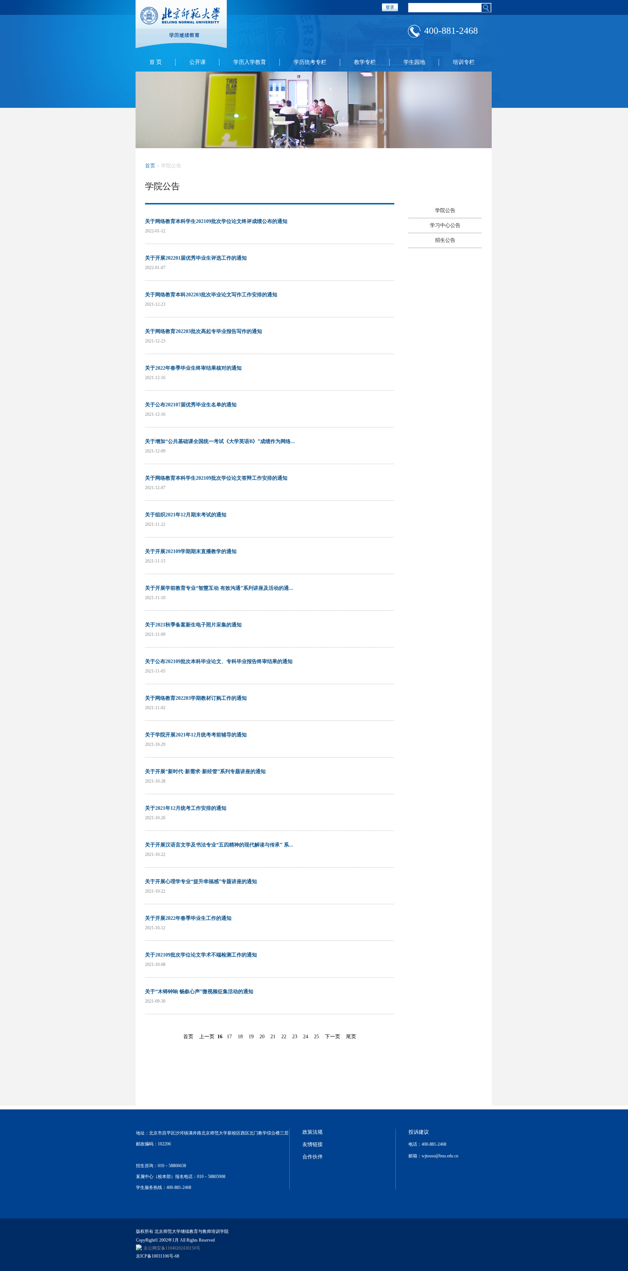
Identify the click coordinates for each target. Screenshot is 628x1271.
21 (272, 1036)
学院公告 (445, 210)
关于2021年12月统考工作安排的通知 (185, 808)
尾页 (351, 1036)
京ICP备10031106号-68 (157, 1256)
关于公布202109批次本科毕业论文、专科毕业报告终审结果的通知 (219, 661)
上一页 (206, 1036)
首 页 (155, 62)
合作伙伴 (312, 1157)
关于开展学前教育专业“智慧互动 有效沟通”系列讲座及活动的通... (219, 588)
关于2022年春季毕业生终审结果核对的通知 (193, 368)
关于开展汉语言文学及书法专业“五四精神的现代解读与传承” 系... (219, 845)
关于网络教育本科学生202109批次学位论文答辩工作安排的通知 (216, 478)
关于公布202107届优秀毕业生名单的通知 (191, 404)
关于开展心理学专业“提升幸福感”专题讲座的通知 (201, 881)
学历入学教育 (249, 62)
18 (240, 1036)
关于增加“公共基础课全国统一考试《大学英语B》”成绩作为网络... (220, 441)
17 (229, 1036)
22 (283, 1036)
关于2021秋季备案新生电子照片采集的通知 (193, 625)
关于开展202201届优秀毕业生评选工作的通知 (196, 258)
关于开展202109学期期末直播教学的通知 (191, 551)
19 (251, 1036)
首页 (150, 165)
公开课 (197, 62)
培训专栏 (464, 62)
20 (262, 1036)
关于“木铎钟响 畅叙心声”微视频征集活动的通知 (199, 991)
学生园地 (414, 62)
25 (316, 1036)
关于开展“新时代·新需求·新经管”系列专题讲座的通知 (205, 771)
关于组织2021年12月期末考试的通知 (185, 514)
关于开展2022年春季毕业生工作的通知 (188, 918)
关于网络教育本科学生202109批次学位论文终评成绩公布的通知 (216, 221)
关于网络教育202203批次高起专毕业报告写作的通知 (203, 331)
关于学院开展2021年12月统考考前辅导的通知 (196, 735)
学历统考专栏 (310, 62)
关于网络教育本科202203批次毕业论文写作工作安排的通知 (211, 294)
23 (294, 1036)
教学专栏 (365, 62)
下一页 (332, 1036)
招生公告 (445, 240)
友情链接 (312, 1144)
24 (305, 1036)
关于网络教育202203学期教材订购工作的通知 (196, 698)
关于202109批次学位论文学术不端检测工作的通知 (201, 955)
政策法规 (312, 1132)
